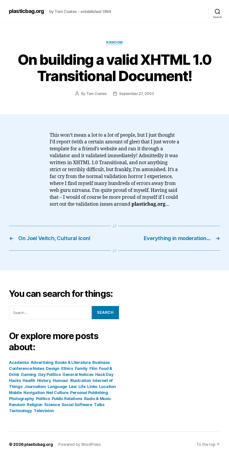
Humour (60, 380)
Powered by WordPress (79, 444)
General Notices (77, 374)
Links (92, 386)
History (44, 380)
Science (52, 404)
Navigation (34, 392)
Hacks (15, 380)
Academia (19, 362)
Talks (99, 404)
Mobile (15, 392)
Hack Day (104, 374)
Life (82, 386)
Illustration (80, 380)
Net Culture (57, 392)
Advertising (42, 362)
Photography (21, 398)
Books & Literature (73, 362)
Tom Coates (96, 93)
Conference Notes (26, 368)
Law (73, 386)
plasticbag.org (26, 11)
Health (29, 380)
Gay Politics (49, 374)
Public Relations (67, 398)
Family (81, 368)
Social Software (77, 404)
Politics (43, 398)
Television (44, 410)
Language (57, 386)
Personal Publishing (89, 392)
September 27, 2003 (136, 93)
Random (114, 42)
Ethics (67, 368)
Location (107, 386)
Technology (20, 410)
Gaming (28, 374)
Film (93, 368)
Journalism (35, 386)
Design (52, 368)
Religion (34, 404)
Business (101, 362)
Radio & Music (97, 398)
